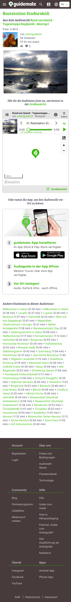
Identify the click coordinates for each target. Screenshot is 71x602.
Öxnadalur (41, 408)
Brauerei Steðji (26, 347)
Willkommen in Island (15, 309)
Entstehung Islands (43, 370)
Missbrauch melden (18, 518)
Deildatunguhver (12, 351)
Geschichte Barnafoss (46, 355)
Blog (14, 497)
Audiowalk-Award (45, 465)
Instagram (18, 570)
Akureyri (8, 416)
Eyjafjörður (39, 412)
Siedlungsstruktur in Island (26, 332)
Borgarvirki (17, 385)
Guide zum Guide (45, 506)
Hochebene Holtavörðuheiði (21, 374)
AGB (17, 597)
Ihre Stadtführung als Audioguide (49, 542)
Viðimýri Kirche (34, 393)
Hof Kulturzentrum (21, 424)
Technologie (46, 480)
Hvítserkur (55, 381)
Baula (39, 366)
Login (15, 459)
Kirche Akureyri (20, 420)
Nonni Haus (51, 420)
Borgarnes (37, 339)
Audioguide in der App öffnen (36, 266)
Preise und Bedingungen (47, 455)
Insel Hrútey (10, 389)
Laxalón (22, 312)
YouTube (17, 583)
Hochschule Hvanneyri (16, 343)
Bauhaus (8, 316)
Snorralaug (44, 351)
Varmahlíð (8, 397)
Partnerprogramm (22, 504)
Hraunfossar (10, 355)
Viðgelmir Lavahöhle (23, 358)
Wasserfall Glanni (39, 362)
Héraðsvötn (41, 404)
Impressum (51, 597)
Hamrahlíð (34, 316)
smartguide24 (33, 34)
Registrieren (19, 453)
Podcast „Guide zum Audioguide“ (48, 528)
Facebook (18, 576)
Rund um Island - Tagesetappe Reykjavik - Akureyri (28, 22)
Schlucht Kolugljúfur (47, 378)
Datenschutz (32, 597)
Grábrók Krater (11, 366)
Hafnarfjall (9, 339)
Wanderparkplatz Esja (46, 328)
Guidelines (18, 510)
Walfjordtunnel (11, 335)
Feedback (45, 552)
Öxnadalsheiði (11, 408)
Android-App (46, 570)
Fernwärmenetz (44, 335)
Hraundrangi (10, 412)
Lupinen (48, 312)
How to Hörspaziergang (48, 516)
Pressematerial (48, 473)
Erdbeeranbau (53, 343)
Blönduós (45, 385)
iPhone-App (46, 576)
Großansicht (37, 104)
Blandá (37, 389)
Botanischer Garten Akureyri (44, 416)
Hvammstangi (11, 378)
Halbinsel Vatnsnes (22, 381)
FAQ (41, 497)
